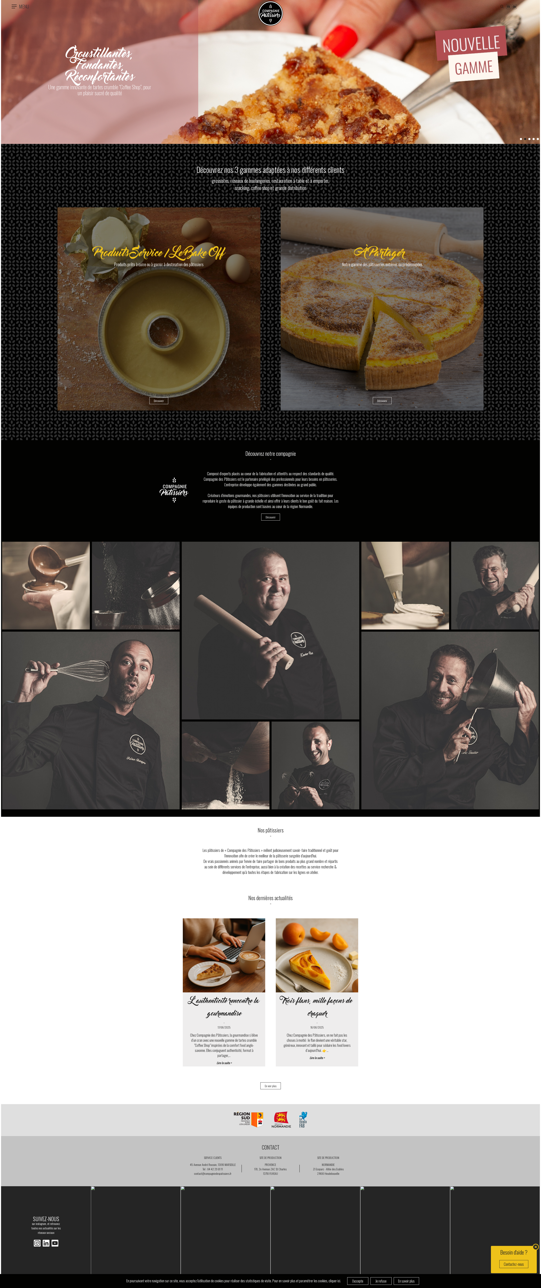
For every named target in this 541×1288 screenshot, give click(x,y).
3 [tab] (529, 139)
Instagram (46, 1243)
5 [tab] (538, 139)
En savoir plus (406, 1281)
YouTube (55, 1243)
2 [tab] (525, 139)
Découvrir (271, 517)
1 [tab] (521, 139)
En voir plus (270, 1086)
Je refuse (381, 1281)
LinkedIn (37, 1243)
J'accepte (357, 1281)
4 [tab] (534, 139)
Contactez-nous (514, 1264)
